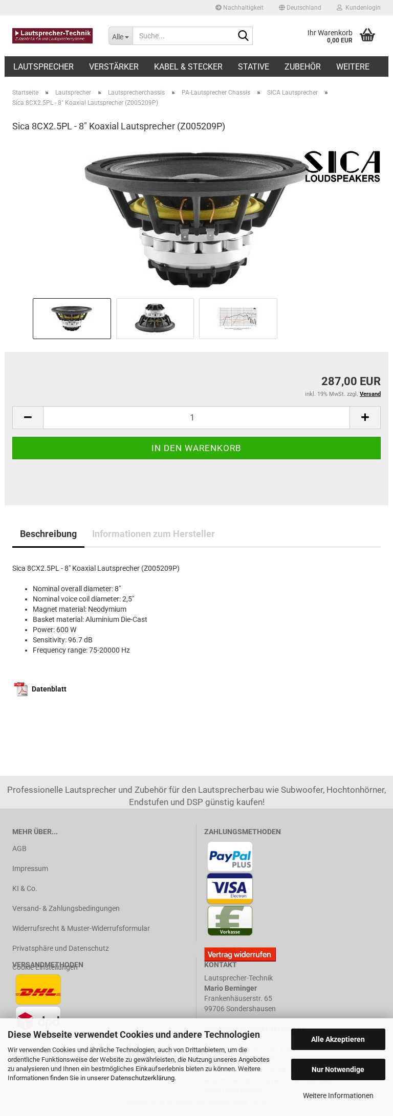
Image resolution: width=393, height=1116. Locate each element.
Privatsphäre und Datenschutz (60, 948)
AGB (19, 848)
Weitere (352, 67)
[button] (300, 7)
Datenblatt (49, 689)
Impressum (30, 868)
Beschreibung (48, 533)
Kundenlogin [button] (361, 7)
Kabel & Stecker (188, 67)
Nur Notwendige (338, 1069)
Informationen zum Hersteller (153, 533)
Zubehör (303, 67)
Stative (253, 67)
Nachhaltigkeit (243, 7)
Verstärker (114, 67)
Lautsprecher (43, 67)
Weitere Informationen (338, 1095)
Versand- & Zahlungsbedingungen (66, 908)
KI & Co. (24, 888)
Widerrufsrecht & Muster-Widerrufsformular (81, 928)
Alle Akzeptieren (338, 1039)
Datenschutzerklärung (142, 1078)
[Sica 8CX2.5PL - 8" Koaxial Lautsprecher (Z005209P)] (196, 218)
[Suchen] (243, 36)
